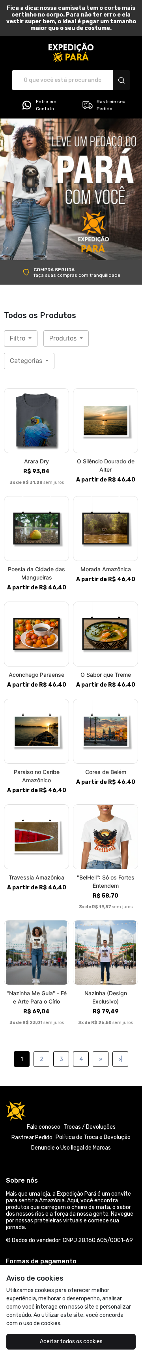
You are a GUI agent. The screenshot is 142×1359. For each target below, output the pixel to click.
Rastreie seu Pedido (111, 105)
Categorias (27, 361)
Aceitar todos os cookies (71, 1341)
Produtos (63, 338)
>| (120, 1059)
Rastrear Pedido (31, 1137)
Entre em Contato (46, 105)
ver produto (37, 420)
